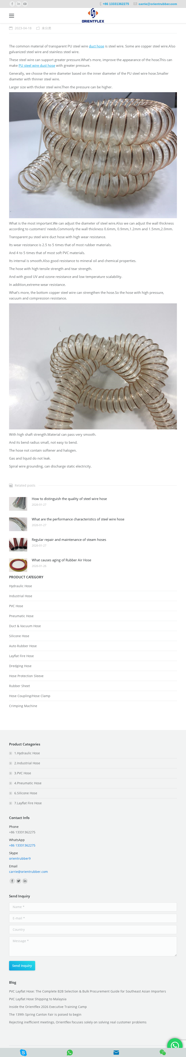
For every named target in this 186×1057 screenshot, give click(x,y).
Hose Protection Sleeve (26, 676)
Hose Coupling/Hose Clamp (29, 696)
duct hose (96, 46)
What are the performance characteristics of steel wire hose (78, 519)
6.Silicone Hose (25, 793)
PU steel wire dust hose (37, 65)
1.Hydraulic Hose (27, 753)
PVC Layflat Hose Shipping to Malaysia (37, 999)
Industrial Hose (20, 596)
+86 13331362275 (116, 4)
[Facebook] (12, 4)
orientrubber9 (20, 858)
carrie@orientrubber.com (158, 4)
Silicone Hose (19, 636)
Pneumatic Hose (21, 616)
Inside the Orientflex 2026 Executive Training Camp (48, 1007)
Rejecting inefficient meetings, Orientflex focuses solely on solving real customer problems (78, 1022)
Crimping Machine (23, 706)
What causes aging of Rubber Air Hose (61, 560)
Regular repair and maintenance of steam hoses (69, 539)
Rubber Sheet (19, 686)
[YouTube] (25, 4)
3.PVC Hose (22, 773)
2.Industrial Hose (27, 763)
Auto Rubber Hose (23, 646)
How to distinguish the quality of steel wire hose (69, 498)
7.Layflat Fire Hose (28, 803)
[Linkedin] (18, 4)
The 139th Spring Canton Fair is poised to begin (45, 1014)
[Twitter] (18, 881)
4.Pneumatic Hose (28, 783)
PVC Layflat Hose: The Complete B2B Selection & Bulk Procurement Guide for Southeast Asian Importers (87, 991)
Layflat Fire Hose (21, 656)
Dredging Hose (20, 666)
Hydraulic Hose (20, 586)
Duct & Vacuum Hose (25, 626)
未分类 (46, 28)
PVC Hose (16, 606)
